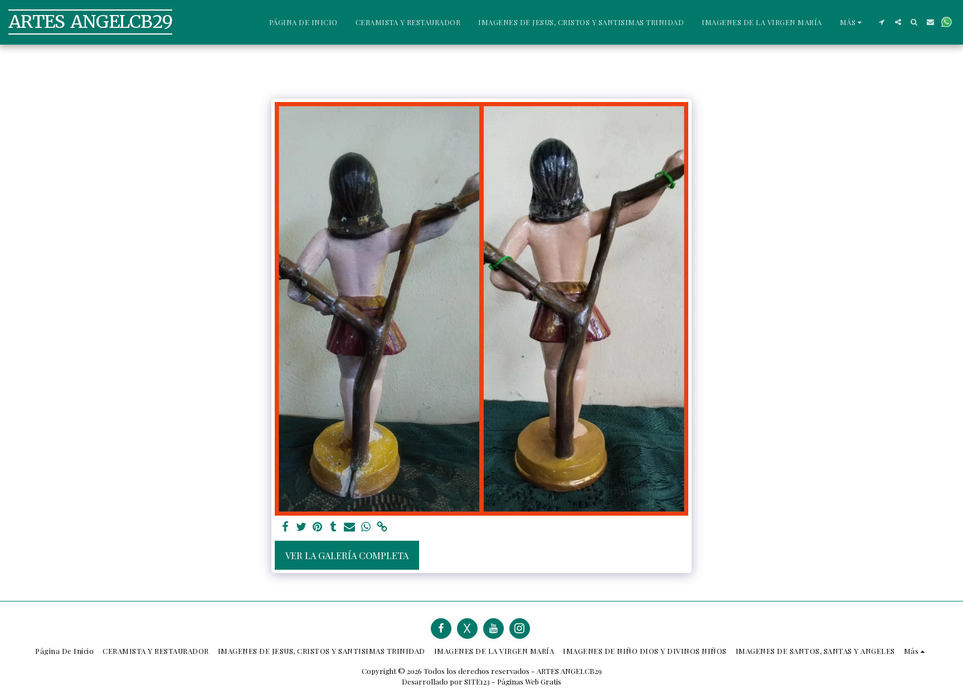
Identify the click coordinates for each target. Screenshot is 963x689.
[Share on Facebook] (285, 527)
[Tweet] (301, 527)
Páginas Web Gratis (529, 681)
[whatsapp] (366, 527)
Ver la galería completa (346, 555)
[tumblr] (333, 527)
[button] (881, 22)
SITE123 (477, 681)
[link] (382, 527)
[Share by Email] (350, 527)
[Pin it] (317, 527)
